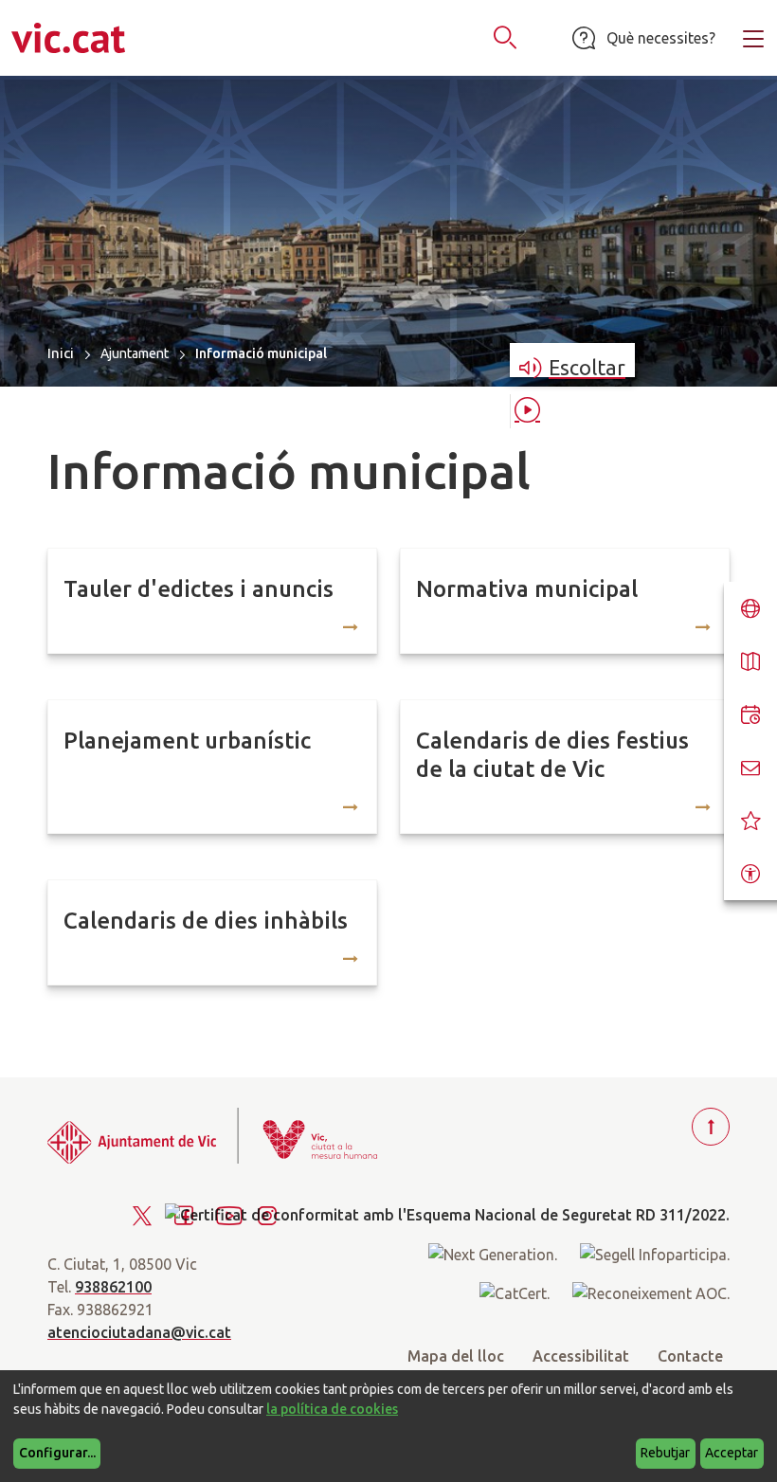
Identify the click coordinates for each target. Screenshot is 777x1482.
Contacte (690, 1356)
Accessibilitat (581, 1356)
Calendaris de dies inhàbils (205, 920)
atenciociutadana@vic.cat (139, 1332)
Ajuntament (134, 353)
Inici (60, 353)
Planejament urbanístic (187, 740)
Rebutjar (665, 1452)
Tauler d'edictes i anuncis (198, 589)
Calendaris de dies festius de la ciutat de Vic (552, 755)
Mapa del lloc (455, 1356)
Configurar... (57, 1452)
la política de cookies (332, 1409)
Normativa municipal (527, 589)
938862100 (113, 1286)
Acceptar (731, 1452)
